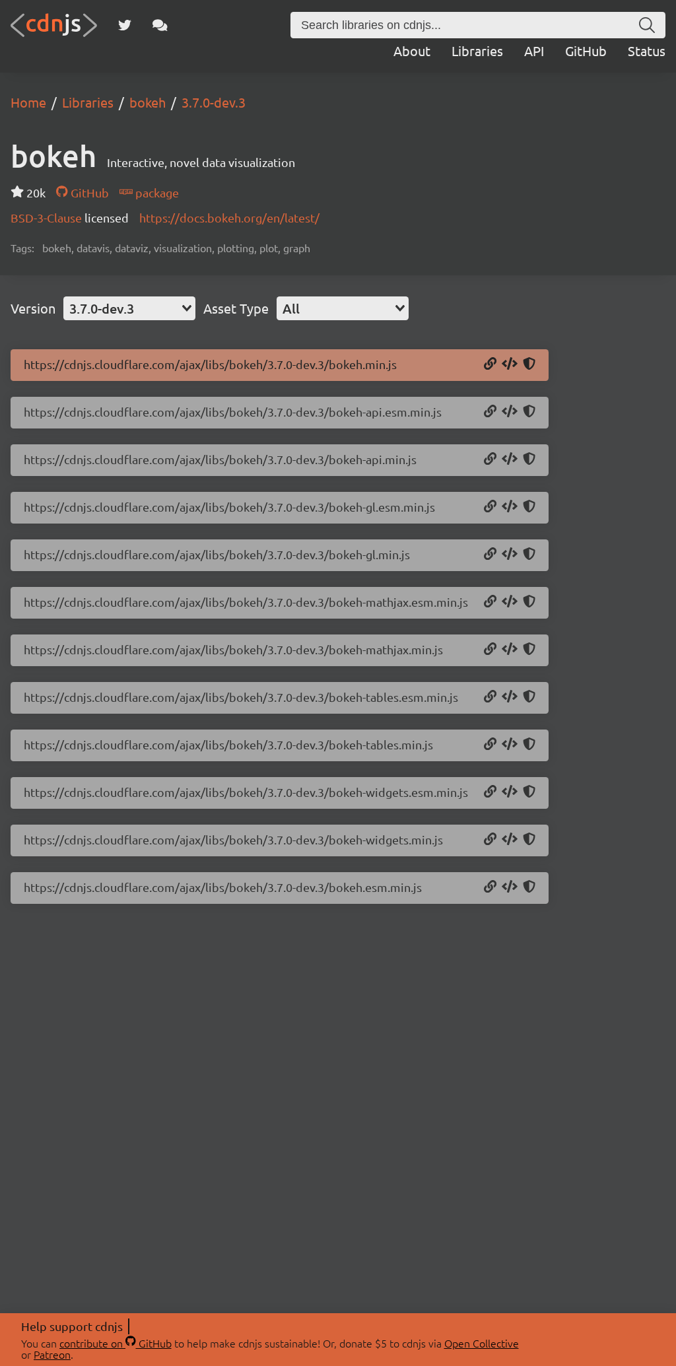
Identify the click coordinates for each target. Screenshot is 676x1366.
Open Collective (481, 1343)
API (534, 50)
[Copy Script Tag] (510, 364)
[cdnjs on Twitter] (124, 25)
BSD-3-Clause (47, 217)
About (411, 50)
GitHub (586, 50)
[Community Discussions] (160, 25)
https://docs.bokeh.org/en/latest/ (229, 217)
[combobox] (129, 308)
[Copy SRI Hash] (529, 364)
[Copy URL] (490, 364)
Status (646, 50)
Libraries (477, 50)
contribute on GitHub (115, 1343)
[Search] (647, 25)
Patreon (52, 1354)
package (156, 192)
